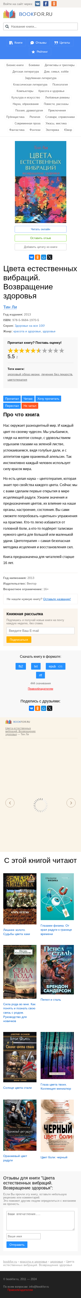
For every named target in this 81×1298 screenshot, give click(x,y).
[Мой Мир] (43, 257)
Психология (60, 84)
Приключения (57, 110)
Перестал (12, 405)
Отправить (17, 1244)
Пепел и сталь (51, 999)
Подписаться (19, 639)
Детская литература (26, 71)
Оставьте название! (57, 599)
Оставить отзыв (40, 238)
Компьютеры (25, 91)
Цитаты (65, 42)
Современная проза (27, 123)
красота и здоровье (27, 331)
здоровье (49, 331)
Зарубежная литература (40, 78)
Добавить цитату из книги (40, 247)
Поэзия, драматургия (29, 110)
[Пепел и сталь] (57, 993)
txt (36, 666)
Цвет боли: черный (54, 1157)
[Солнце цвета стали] (20, 1081)
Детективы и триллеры (60, 65)
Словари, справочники (60, 117)
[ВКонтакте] (31, 257)
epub (55, 666)
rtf (40, 675)
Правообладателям (20, 1290)
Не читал (30, 405)
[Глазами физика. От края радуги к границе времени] (57, 919)
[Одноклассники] (37, 257)
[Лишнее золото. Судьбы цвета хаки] (20, 923)
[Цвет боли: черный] (57, 1151)
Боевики (34, 65)
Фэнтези (35, 130)
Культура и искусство (25, 97)
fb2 (21, 666)
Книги (18, 42)
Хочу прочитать (48, 398)
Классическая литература (30, 84)
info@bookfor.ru (39, 1286)
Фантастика (16, 130)
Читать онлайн (40, 229)
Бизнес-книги (15, 65)
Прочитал (12, 398)
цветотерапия (17, 379)
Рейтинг (42, 51)
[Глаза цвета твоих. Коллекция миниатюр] (57, 1078)
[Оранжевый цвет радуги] (20, 1149)
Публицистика (15, 117)
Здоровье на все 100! (30, 325)
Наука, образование (26, 104)
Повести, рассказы (56, 104)
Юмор (68, 130)
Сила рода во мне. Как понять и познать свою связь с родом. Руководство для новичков (19, 1012)
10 (62, 350)
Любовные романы (57, 97)
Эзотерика (52, 130)
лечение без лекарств (56, 374)
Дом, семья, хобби (56, 71)
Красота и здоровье (51, 91)
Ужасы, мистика (56, 123)
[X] (49, 257)
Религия (35, 117)
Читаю (28, 398)
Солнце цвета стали (17, 1087)
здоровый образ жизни (24, 374)
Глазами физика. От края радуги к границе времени (56, 930)
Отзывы (41, 42)
